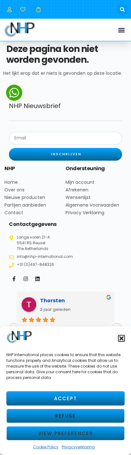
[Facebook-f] (14, 279)
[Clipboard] (38, 9)
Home (11, 182)
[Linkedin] (37, 279)
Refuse (65, 416)
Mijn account (80, 182)
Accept (65, 398)
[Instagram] (26, 279)
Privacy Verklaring (85, 212)
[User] (9, 9)
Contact (13, 212)
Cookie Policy (46, 447)
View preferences (65, 433)
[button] (121, 338)
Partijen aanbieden (25, 205)
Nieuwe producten (24, 197)
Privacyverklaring (78, 447)
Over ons (14, 190)
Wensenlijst (78, 197)
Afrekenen (77, 190)
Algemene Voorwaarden (92, 205)
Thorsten (52, 300)
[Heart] (22, 9)
